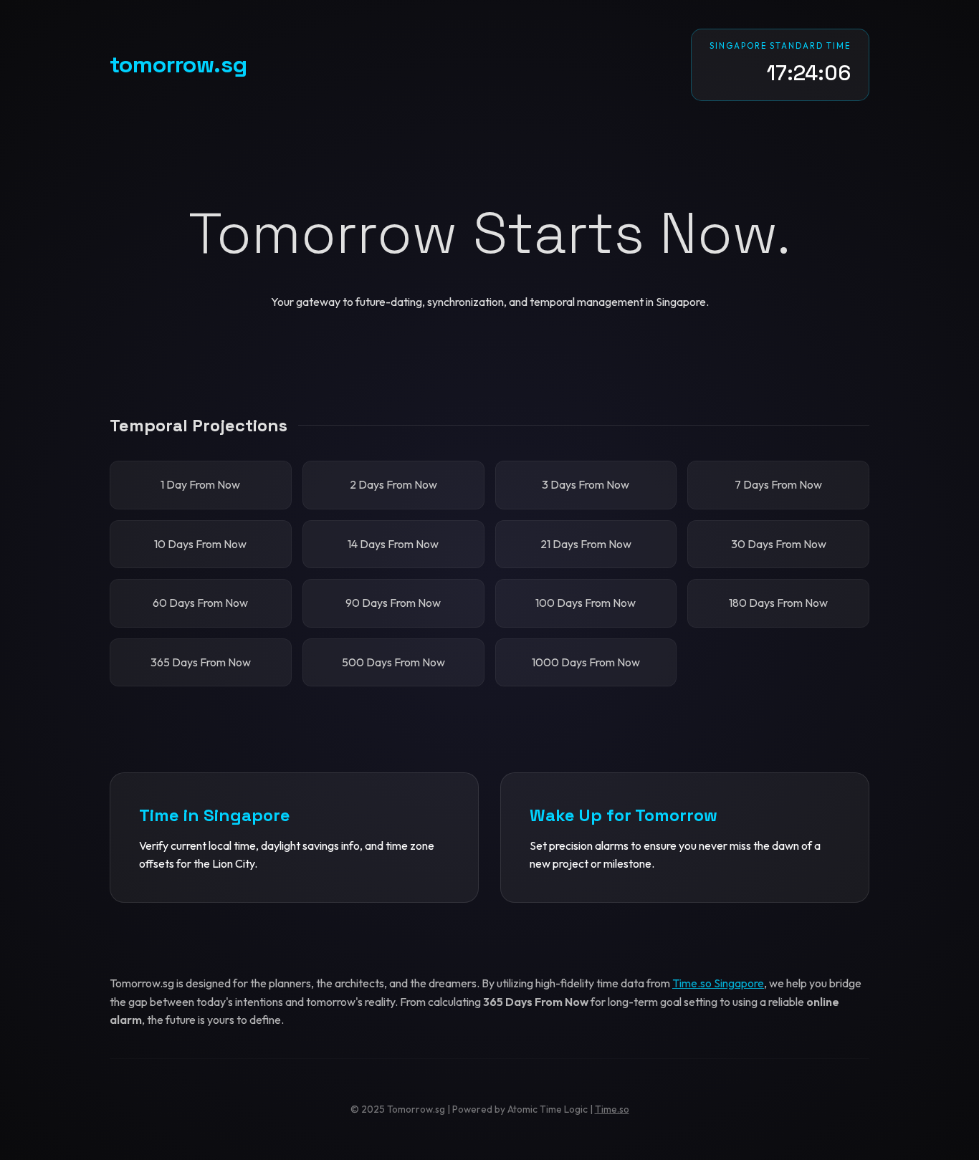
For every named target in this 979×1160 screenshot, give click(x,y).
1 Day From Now (200, 484)
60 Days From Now (200, 602)
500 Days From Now (393, 662)
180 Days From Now (778, 602)
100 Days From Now (585, 602)
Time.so (612, 1109)
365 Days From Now (201, 662)
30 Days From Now (778, 544)
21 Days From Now (585, 544)
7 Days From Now (778, 484)
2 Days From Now (393, 484)
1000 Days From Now (586, 662)
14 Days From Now (393, 544)
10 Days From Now (200, 544)
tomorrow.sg (178, 64)
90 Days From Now (393, 602)
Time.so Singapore (718, 983)
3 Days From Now (585, 484)
